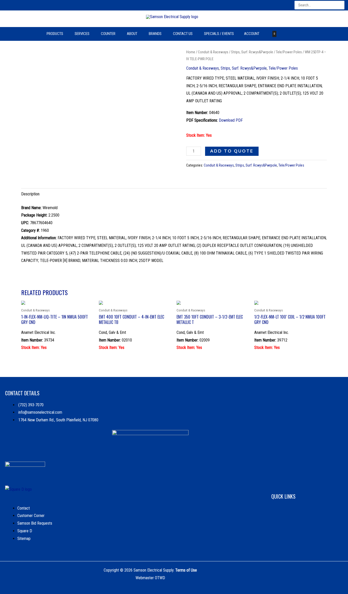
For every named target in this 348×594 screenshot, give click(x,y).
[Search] (341, 5)
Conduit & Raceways (213, 52)
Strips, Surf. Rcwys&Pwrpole (252, 52)
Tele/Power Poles (289, 52)
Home (190, 52)
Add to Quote (231, 151)
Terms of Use (186, 570)
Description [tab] (30, 194)
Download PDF (231, 120)
